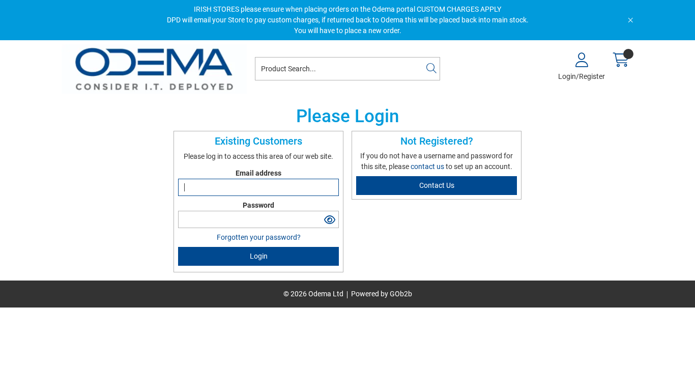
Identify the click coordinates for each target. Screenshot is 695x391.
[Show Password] (330, 219)
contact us (428, 166)
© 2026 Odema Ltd (313, 294)
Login (259, 256)
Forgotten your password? (259, 237)
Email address (258, 173)
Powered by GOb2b (381, 294)
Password (258, 205)
